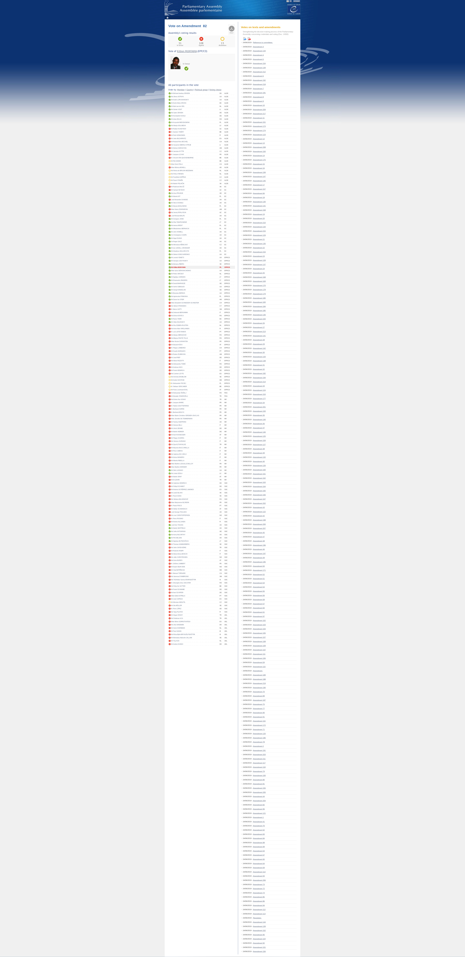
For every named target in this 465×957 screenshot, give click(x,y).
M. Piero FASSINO (177, 518)
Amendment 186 (259, 738)
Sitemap (167, 1)
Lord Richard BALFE (178, 216)
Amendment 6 (258, 76)
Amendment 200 (259, 524)
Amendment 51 (259, 579)
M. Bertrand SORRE (177, 409)
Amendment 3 (258, 47)
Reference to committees (263, 42)
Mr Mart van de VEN (177, 106)
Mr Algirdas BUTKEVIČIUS (180, 541)
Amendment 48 (259, 541)
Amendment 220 (259, 319)
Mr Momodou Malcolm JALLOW (181, 638)
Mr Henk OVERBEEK (178, 628)
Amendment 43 (259, 507)
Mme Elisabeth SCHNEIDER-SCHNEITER (185, 303)
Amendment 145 (259, 181)
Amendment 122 (259, 512)
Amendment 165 (259, 491)
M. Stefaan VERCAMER (179, 386)
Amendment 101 (259, 947)
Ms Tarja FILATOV (177, 612)
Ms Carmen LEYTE (177, 373)
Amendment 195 (259, 562)
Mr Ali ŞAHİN (175, 480)
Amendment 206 (259, 880)
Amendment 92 (259, 943)
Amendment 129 (259, 235)
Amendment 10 (259, 105)
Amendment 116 (259, 721)
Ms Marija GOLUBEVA (178, 125)
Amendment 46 (259, 549)
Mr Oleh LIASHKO (177, 470)
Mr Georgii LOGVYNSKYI (179, 261)
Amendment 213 (259, 331)
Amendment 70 (259, 692)
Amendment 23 (259, 256)
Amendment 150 (259, 151)
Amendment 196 (259, 545)
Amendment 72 (259, 889)
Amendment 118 (259, 767)
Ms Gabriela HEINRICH (179, 483)
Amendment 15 (259, 164)
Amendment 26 (259, 323)
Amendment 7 (258, 89)
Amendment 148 (259, 361)
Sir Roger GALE (176, 241)
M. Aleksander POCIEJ (178, 383)
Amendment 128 (259, 260)
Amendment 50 (259, 566)
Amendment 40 (259, 461)
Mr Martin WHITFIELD (178, 528)
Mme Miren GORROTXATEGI (180, 621)
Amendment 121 (259, 813)
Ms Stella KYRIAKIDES (178, 306)
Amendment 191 (259, 750)
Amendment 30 (259, 352)
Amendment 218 (259, 84)
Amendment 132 (259, 457)
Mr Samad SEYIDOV (178, 190)
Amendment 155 (259, 788)
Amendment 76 (259, 826)
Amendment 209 (259, 110)
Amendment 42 (259, 516)
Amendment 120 (259, 734)
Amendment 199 (259, 172)
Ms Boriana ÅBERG (177, 264)
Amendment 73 (259, 884)
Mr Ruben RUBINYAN (178, 354)
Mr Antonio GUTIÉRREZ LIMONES (182, 489)
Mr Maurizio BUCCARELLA (180, 448)
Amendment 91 (259, 717)
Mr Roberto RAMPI (177, 551)
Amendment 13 (259, 143)
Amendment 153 (259, 394)
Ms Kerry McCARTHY (178, 535)
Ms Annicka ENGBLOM (178, 377)
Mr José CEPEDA (177, 599)
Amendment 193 (259, 411)
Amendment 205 (259, 792)
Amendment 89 (259, 696)
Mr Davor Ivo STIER (177, 299)
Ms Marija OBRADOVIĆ (179, 335)
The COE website (294, 9)
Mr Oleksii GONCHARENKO (180, 254)
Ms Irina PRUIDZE (177, 193)
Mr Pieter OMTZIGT (177, 274)
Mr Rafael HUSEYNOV (178, 129)
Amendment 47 (259, 537)
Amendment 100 (259, 775)
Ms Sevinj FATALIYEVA (178, 212)
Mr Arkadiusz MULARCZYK (180, 251)
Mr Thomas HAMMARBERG (180, 544)
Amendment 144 (259, 922)
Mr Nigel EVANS (176, 238)
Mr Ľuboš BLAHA (176, 493)
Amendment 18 (259, 197)
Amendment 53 (259, 583)
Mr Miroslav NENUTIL (178, 602)
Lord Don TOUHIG (177, 525)
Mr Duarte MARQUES (178, 351)
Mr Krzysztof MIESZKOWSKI (180, 122)
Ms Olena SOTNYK (177, 96)
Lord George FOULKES (179, 512)
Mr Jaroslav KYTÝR (177, 151)
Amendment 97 (259, 616)
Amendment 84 (259, 838)
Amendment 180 (259, 298)
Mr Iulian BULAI (176, 119)
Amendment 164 (259, 486)
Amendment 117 (259, 763)
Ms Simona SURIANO (178, 441)
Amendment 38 (259, 449)
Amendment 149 (259, 68)
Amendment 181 (259, 93)
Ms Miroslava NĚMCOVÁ (179, 245)
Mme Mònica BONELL (178, 167)
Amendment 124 (259, 390)
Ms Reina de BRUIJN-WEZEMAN (182, 170)
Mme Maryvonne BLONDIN (180, 502)
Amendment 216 (259, 252)
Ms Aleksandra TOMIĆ (178, 364)
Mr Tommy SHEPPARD (178, 422)
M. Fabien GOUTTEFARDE (180, 406)
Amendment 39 (259, 453)
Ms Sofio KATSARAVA (178, 531)
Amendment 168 (259, 277)
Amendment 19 (259, 214)
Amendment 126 (259, 466)
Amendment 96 (259, 809)
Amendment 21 (259, 239)
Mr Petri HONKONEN (178, 135)
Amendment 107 (259, 637)
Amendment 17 (259, 185)
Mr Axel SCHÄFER (177, 592)
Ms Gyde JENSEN (177, 113)
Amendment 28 (259, 340)
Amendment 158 (259, 210)
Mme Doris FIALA (177, 164)
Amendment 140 (259, 420)
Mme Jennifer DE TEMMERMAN (181, 419)
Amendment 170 (259, 285)
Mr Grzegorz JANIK (177, 219)
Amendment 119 (259, 939)
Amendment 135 (259, 244)
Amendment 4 (258, 55)
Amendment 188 (259, 679)
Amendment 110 (259, 650)
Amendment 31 (259, 365)
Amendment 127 (259, 445)
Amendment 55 (259, 591)
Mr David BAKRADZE (178, 283)
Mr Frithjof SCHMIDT (178, 486)
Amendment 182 (259, 373)
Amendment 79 (259, 771)
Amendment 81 (259, 784)
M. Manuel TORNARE (178, 573)
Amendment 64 (259, 863)
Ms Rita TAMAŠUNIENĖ (179, 222)
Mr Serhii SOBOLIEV (178, 287)
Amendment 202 (259, 503)
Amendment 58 (259, 600)
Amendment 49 (259, 558)
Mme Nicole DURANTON (179, 341)
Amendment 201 (259, 407)
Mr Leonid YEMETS (177, 257)
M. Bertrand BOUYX (177, 412)
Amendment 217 (259, 114)
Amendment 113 (259, 914)
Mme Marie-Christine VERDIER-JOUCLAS (185, 415)
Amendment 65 (259, 859)
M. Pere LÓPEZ (176, 609)
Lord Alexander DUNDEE (179, 200)
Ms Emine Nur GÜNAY (178, 399)
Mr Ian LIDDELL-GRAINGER (180, 248)
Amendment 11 (259, 118)
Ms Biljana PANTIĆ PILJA (179, 338)
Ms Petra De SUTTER (178, 586)
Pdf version (249, 38)
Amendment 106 (259, 658)
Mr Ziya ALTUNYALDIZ (178, 444)
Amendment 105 (259, 633)
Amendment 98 (259, 843)
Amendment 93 (259, 876)
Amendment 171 (259, 570)
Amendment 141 (259, 336)
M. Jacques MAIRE (177, 402)
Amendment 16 (259, 168)
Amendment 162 (259, 478)
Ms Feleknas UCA (177, 618)
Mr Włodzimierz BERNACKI (180, 228)
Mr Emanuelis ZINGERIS (179, 280)
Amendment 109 (259, 646)
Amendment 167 (259, 499)
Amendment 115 (259, 667)
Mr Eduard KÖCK (176, 345)
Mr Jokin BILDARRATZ (178, 138)
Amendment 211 (259, 759)
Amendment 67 (259, 855)
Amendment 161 (259, 474)
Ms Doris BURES (176, 560)
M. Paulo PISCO (176, 505)
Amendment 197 (259, 554)
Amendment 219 (259, 683)
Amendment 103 (259, 625)
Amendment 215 (259, 231)
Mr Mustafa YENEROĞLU (179, 396)
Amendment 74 (259, 893)
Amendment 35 (259, 415)
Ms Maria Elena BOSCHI (179, 554)
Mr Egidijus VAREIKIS (178, 277)
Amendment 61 (259, 612)
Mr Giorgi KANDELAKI (178, 290)
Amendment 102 (259, 620)
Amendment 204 (259, 801)
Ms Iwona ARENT (177, 225)
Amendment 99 (259, 847)
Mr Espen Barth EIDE (178, 567)
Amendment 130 (259, 202)
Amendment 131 (259, 206)
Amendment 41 (259, 822)
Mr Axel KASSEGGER (178, 435)
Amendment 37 (259, 428)
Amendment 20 (259, 218)
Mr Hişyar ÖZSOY (177, 615)
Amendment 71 (259, 729)
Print (232, 33)
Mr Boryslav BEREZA (178, 293)
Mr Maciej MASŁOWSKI (179, 206)
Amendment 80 (259, 780)
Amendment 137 (259, 265)
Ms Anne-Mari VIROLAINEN (180, 328)
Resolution (257, 918)
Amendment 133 (259, 51)
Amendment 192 (259, 80)
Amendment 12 (259, 139)
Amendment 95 (259, 935)
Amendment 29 (259, 344)
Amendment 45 (259, 533)
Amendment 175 (259, 160)
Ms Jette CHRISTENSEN (179, 557)
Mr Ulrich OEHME (177, 428)
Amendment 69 (259, 868)
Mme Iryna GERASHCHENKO (181, 270)
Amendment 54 (259, 587)
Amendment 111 (259, 654)
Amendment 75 (259, 704)
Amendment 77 (259, 709)
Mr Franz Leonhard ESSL (179, 390)
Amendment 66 (259, 193)
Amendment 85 (259, 897)
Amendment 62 (259, 830)
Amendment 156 (259, 951)
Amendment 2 (258, 746)
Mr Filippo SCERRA (177, 438)
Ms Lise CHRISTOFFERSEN (180, 515)
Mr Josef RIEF (175, 357)
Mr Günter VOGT (176, 109)
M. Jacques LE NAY (177, 154)
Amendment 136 (259, 315)
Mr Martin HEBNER (177, 431)
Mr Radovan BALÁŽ (177, 187)
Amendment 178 (259, 290)
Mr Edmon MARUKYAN (178, 148)
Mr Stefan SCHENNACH (179, 509)
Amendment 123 (259, 135)
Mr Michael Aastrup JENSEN (180, 93)
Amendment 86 (259, 901)
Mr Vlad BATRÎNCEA (178, 570)
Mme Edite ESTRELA (178, 596)
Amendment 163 (259, 482)
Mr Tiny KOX (175, 641)
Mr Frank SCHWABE (178, 589)
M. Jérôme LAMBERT (178, 563)
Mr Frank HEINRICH (177, 370)
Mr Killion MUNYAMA (178, 267)
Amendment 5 (258, 59)
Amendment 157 (259, 189)
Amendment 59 (259, 662)
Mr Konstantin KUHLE (178, 116)
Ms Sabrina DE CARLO (178, 454)
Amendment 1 (258, 817)
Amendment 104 (259, 629)
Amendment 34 (259, 403)
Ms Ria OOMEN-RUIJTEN (179, 325)
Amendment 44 (259, 796)
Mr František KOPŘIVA (178, 177)
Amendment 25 (259, 273)
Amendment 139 (259, 926)
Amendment (258, 671)
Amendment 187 (259, 700)
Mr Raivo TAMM (176, 319)
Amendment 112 (259, 910)
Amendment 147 (259, 177)
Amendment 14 (259, 156)
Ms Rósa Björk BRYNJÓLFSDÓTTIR (183, 634)
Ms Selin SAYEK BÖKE (178, 547)
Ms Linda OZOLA (176, 473)
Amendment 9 (258, 101)
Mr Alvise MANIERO (177, 457)
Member (181, 89)
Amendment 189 (259, 675)
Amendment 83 (259, 834)
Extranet (297, 1)
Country (189, 89)
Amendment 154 (259, 63)
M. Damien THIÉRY (177, 132)
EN (287, 1)
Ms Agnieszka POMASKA (179, 296)
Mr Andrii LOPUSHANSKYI (180, 100)
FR (290, 1)
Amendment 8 (258, 97)
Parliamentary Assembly (194, 8)
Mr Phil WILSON (176, 538)
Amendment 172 (259, 725)
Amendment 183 (259, 302)
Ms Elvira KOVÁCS (177, 315)
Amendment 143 (259, 357)
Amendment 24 (259, 269)
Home (167, 18)
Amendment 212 (259, 72)
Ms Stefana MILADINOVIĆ (179, 499)
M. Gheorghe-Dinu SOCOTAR (181, 583)
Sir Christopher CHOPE (179, 235)
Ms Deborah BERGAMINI (179, 312)
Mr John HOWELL (177, 232)
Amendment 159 (259, 440)
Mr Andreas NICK (176, 367)
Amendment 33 (259, 386)
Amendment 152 (259, 930)
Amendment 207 (259, 528)
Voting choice (215, 89)
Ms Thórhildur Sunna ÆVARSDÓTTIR (183, 580)
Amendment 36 (259, 424)
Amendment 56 (259, 595)
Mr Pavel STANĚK (177, 180)
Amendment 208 (259, 147)
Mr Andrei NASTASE (177, 380)
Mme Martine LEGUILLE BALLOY (182, 464)
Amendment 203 (259, 755)
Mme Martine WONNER (179, 467)
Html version (244, 38)
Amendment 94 (259, 905)
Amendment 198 (259, 520)
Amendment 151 (259, 122)
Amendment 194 (259, 378)
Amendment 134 (259, 227)
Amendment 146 (259, 432)
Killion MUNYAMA (187, 51)
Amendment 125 (259, 436)
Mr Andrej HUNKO (177, 644)
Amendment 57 (259, 604)
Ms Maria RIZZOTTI (177, 361)
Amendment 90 (259, 713)
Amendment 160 (259, 470)
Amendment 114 (259, 872)
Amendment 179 (259, 294)
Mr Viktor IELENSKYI (178, 322)
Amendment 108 (259, 641)
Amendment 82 (259, 805)
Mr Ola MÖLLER (176, 605)
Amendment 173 (259, 126)
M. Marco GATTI (176, 309)
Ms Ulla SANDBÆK (177, 625)
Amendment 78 (259, 742)
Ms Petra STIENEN (177, 174)
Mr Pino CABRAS (177, 451)
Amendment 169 (259, 281)
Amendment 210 (259, 223)
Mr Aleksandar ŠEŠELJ (178, 393)
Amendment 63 (259, 851)
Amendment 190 (259, 688)
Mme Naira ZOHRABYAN (179, 209)
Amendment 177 (259, 399)
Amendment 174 (259, 130)
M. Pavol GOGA (176, 496)
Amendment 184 (259, 306)
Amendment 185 (259, 311)
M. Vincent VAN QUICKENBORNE (182, 158)
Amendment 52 (259, 574)
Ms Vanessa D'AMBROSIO (180, 576)
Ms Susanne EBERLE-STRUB (181, 145)
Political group (201, 89)
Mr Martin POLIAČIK (177, 183)
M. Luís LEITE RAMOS (178, 332)
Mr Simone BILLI (176, 425)
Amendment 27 (259, 327)
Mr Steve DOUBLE (177, 203)
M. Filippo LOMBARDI (178, 348)
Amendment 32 (259, 369)
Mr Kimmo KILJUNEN (178, 522)
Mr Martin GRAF (176, 477)
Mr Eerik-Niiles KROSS (178, 103)
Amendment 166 (259, 495)
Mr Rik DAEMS (176, 161)
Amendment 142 (259, 348)
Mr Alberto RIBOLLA (177, 460)
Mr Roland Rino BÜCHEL (179, 142)
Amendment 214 (259, 382)
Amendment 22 (259, 248)
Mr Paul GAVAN (176, 631)
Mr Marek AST (175, 196)
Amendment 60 (259, 608)
